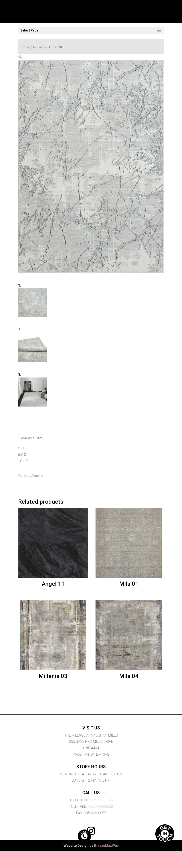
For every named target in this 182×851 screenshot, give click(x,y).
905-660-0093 (101, 800)
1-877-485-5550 (100, 806)
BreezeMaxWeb (106, 845)
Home (25, 47)
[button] (20, 57)
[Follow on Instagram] (91, 831)
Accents (39, 47)
